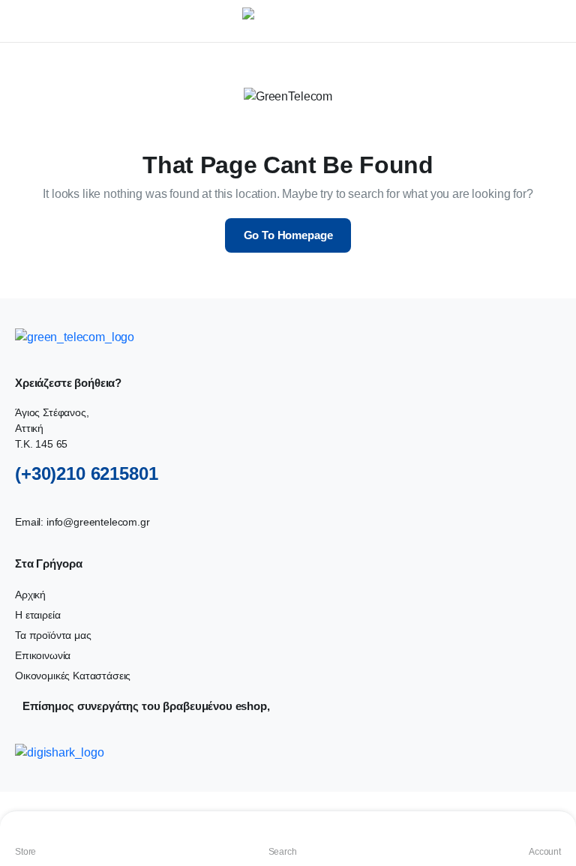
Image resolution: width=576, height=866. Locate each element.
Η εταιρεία (37, 615)
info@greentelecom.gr (98, 522)
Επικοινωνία (42, 655)
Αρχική (30, 595)
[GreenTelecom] (302, 20)
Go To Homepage (288, 235)
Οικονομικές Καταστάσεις (72, 676)
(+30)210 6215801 (86, 473)
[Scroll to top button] (552, 799)
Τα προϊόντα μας (53, 635)
